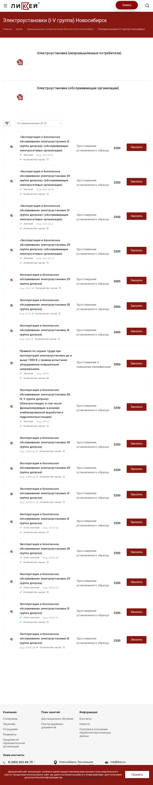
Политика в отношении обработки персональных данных (95, 732)
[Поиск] (147, 6)
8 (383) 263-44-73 (20, 762)
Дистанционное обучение (57, 718)
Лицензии (9, 723)
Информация (88, 712)
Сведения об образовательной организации (14, 743)
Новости (84, 723)
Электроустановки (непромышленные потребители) (79, 53)
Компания (10, 712)
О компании (10, 718)
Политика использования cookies (82, 777)
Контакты (85, 718)
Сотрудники (10, 729)
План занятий (50, 712)
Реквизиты (9, 734)
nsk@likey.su (118, 762)
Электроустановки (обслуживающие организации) (78, 88)
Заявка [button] (126, 5)
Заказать (137, 147)
